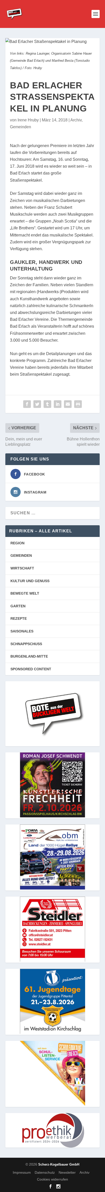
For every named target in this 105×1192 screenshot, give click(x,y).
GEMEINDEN (21, 555)
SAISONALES (21, 631)
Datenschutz (45, 1172)
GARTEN (17, 606)
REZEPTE (18, 618)
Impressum (22, 1172)
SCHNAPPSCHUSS (26, 644)
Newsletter (67, 1172)
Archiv (76, 120)
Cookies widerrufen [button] (52, 1179)
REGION (17, 543)
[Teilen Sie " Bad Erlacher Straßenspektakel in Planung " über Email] (68, 404)
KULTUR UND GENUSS (29, 581)
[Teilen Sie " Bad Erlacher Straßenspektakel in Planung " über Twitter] (37, 404)
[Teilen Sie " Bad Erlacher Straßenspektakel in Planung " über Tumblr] (47, 404)
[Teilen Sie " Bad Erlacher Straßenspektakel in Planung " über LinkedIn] (57, 404)
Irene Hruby (28, 120)
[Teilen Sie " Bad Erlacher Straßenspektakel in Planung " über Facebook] (27, 404)
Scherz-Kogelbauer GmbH (58, 1164)
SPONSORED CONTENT (30, 669)
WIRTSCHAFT (22, 568)
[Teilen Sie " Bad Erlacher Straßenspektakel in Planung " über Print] (78, 404)
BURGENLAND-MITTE (29, 656)
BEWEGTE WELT (24, 593)
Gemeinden (20, 127)
